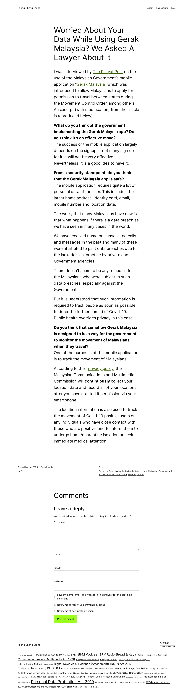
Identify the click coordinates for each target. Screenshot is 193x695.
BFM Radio (107, 654)
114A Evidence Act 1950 (47, 654)
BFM (74, 654)
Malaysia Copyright (80, 673)
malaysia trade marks (155, 676)
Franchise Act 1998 (89, 668)
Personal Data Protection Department (112, 682)
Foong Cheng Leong (29, 8)
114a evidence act (25, 655)
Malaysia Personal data (27, 677)
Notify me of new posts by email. (75, 611)
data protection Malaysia (30, 664)
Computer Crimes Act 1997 (87, 660)
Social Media (47, 467)
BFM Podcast (88, 654)
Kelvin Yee (163, 668)
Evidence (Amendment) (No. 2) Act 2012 (105, 664)
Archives (164, 642)
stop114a (88, 687)
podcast (134, 682)
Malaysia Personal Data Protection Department (100, 676)
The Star (96, 687)
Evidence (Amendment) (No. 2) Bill (39, 668)
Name (58, 554)
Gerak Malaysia (91, 84)
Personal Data (24, 682)
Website (58, 581)
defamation (48, 664)
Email (58, 568)
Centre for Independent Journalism (152, 655)
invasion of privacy (106, 668)
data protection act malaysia (134, 659)
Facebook (65, 668)
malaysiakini (148, 673)
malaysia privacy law (134, 677)
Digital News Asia (65, 664)
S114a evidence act (158, 682)
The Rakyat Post (108, 71)
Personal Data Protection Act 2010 (62, 681)
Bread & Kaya (126, 654)
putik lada (141, 682)
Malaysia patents (160, 673)
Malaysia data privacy (136, 471)
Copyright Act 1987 (108, 659)
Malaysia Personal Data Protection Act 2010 (56, 677)
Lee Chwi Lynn (65, 673)
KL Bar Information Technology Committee (37, 673)
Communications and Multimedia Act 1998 (46, 659)
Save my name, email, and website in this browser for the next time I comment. (95, 596)
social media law (74, 687)
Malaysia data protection (126, 672)
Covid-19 (103, 471)
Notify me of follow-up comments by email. (81, 604)
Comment (60, 522)
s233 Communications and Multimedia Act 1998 (42, 686)
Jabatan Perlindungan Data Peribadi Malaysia (136, 668)
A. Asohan (66, 655)
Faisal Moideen (75, 668)
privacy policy (101, 368)
